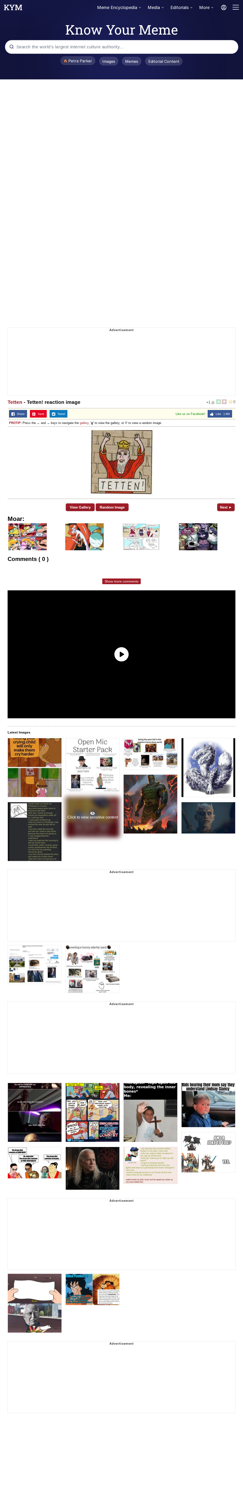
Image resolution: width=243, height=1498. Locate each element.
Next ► (226, 507)
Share (20, 414)
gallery (84, 423)
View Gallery (80, 507)
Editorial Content (163, 61)
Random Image (112, 507)
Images (108, 61)
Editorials (179, 7)
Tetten (15, 402)
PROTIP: (15, 423)
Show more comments (121, 581)
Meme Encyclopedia (117, 7)
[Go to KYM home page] (13, 8)
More (204, 7)
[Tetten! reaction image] (121, 462)
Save (40, 414)
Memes (131, 61)
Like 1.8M (222, 414)
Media (153, 7)
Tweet (60, 414)
